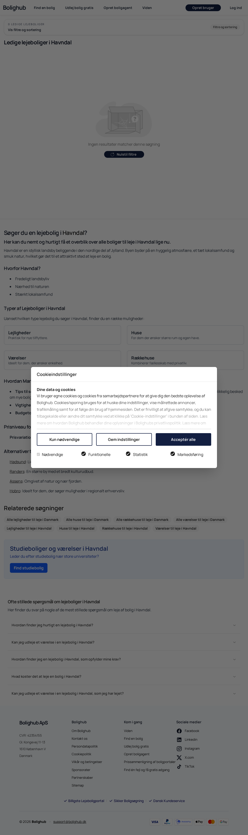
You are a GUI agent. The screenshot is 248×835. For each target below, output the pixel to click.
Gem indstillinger (124, 439)
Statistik (140, 454)
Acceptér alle (183, 439)
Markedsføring (190, 454)
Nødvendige (52, 454)
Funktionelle (99, 454)
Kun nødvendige (64, 439)
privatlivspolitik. (168, 423)
